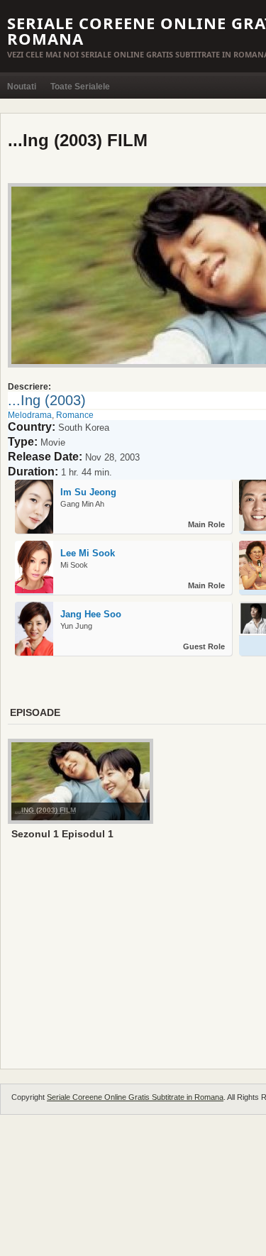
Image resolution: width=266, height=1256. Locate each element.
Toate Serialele (80, 87)
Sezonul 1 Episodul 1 (62, 833)
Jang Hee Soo (90, 614)
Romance (75, 415)
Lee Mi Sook (87, 553)
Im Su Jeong (88, 492)
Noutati (21, 87)
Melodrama (30, 415)
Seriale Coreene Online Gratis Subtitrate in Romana (135, 1097)
